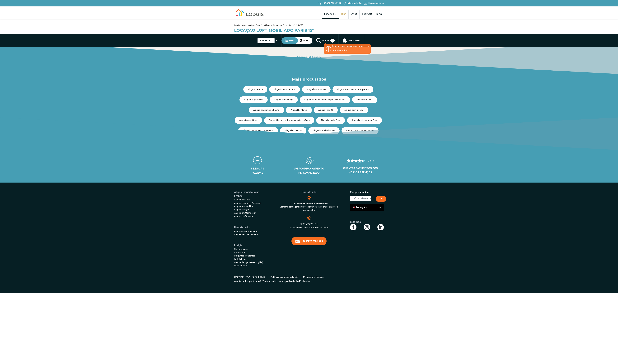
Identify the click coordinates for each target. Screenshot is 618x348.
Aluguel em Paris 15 (281, 25)
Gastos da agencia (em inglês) (248, 262)
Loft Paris (266, 25)
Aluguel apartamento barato (266, 110)
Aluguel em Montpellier (245, 213)
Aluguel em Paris (242, 199)
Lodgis (237, 25)
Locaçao (329, 14)
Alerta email (353, 40)
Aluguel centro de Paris (284, 89)
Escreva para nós (313, 241)
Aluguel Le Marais (299, 110)
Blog (379, 14)
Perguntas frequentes (244, 255)
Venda (354, 14)
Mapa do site (240, 265)
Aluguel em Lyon (241, 209)
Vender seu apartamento (246, 234)
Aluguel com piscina (353, 110)
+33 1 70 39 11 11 (309, 223)
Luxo (343, 14)
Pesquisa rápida (359, 192)
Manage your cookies (313, 277)
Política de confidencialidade (284, 277)
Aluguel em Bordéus (243, 206)
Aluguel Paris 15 (325, 110)
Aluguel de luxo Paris (316, 89)
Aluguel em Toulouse (244, 216)
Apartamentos (248, 25)
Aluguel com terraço (283, 99)
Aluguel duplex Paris (253, 99)
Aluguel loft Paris (365, 99)
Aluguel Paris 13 (255, 89)
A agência (367, 14)
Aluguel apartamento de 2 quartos (353, 89)
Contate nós (240, 252)
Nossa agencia (241, 249)
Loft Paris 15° (297, 25)
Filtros (327, 40)
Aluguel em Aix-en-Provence (247, 203)
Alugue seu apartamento (246, 231)
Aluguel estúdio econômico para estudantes (325, 99)
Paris (258, 25)
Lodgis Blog (240, 259)
